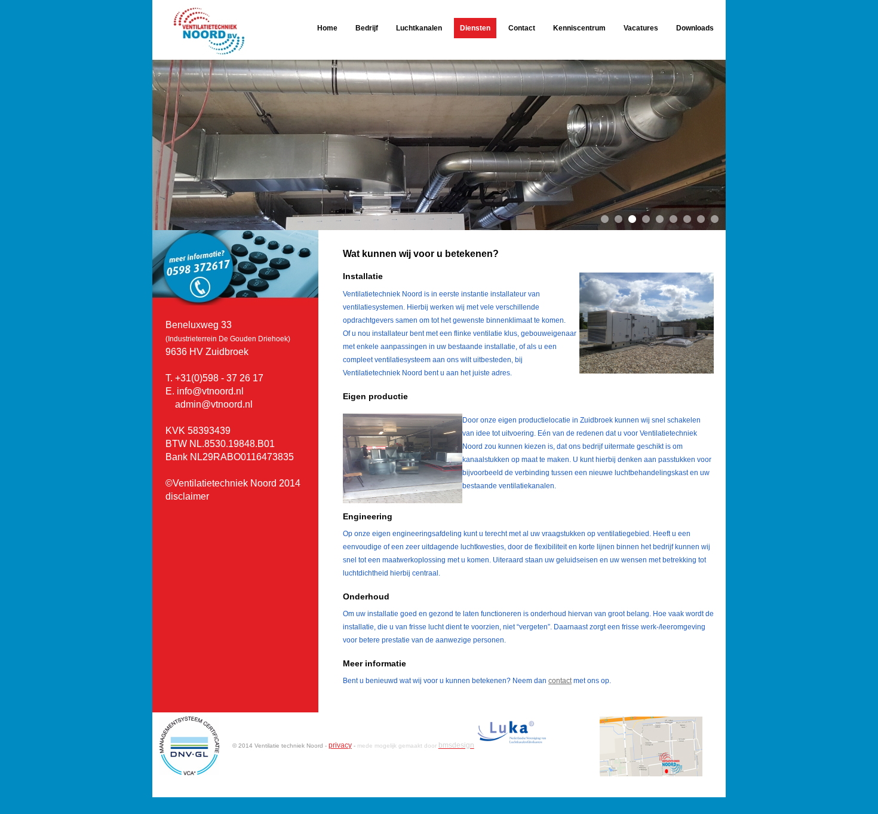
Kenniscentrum (579, 28)
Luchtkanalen (419, 28)
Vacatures (641, 28)
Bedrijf (366, 28)
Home (327, 28)
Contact (521, 28)
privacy (340, 745)
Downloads (695, 28)
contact (560, 681)
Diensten (475, 28)
